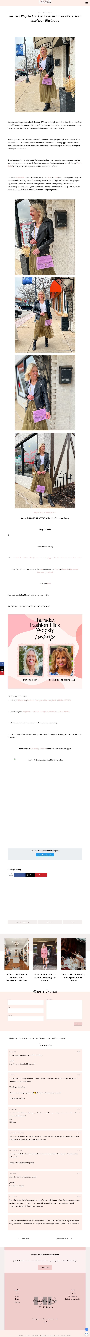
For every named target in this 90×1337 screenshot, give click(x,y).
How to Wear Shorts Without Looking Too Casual (45, 977)
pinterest (51, 1319)
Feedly (57, 569)
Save (25, 922)
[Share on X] (2, 668)
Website (10, 1015)
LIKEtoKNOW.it (64, 700)
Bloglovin (65, 569)
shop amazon (72, 1296)
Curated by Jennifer (38, 748)
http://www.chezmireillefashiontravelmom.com (26, 1206)
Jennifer (11, 1173)
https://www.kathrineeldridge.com (21, 1162)
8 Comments (48, 12)
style (17, 1293)
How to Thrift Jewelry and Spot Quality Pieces (73, 977)
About (21, 1335)
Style (39, 12)
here (49, 177)
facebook (44, 1319)
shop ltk (73, 1293)
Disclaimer (35, 1335)
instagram (35, 1319)
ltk (57, 1319)
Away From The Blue (17, 1098)
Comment (49, 999)
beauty (17, 1296)
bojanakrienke (13, 1217)
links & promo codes (72, 1299)
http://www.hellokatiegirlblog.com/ (22, 1064)
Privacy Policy (44, 1335)
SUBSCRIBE (45, 1267)
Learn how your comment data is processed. (50, 1038)
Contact (27, 1335)
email (45, 1322)
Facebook (49, 572)
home (17, 1299)
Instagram (74, 569)
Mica (10, 1074)
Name (9, 999)
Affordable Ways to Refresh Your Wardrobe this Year (16, 977)
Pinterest (40, 572)
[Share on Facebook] (2, 664)
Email (9, 1007)
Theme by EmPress (66, 1335)
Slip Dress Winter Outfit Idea (27, 558)
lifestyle (17, 1302)
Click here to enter (45, 855)
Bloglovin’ (22, 700)
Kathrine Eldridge (14, 1150)
